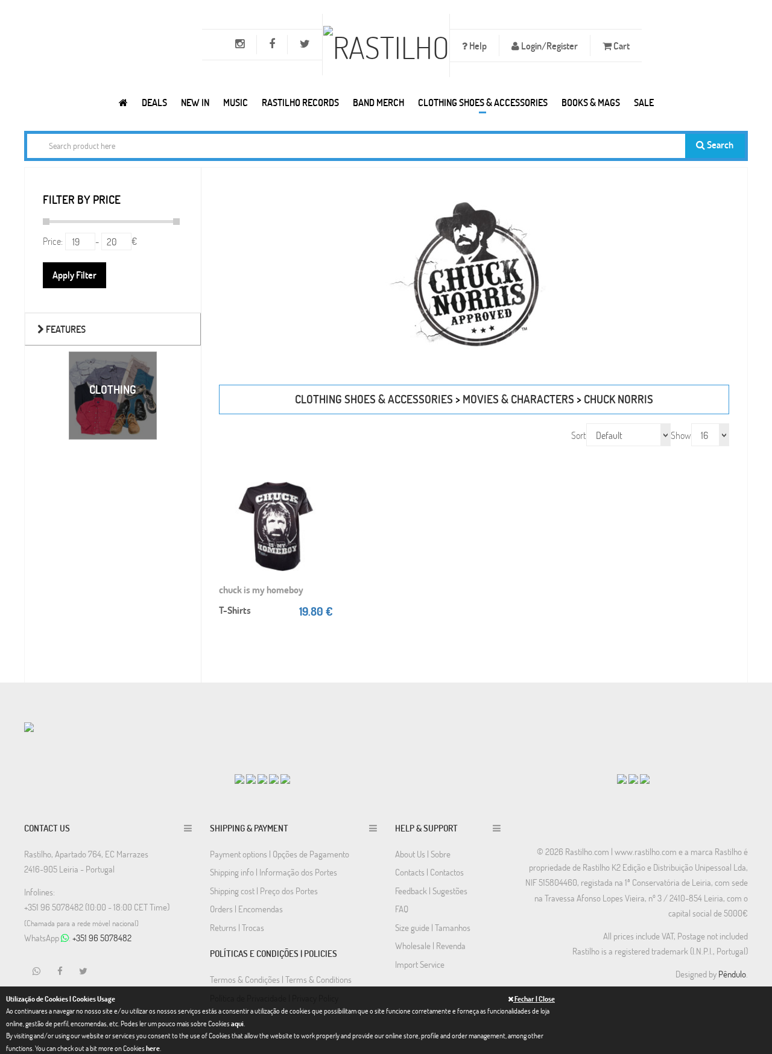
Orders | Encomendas (246, 909)
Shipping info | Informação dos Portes (273, 872)
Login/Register (548, 45)
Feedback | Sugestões (431, 891)
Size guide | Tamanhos (432, 927)
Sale (644, 102)
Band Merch (378, 102)
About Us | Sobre (423, 854)
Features (65, 329)
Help (477, 45)
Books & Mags (591, 102)
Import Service (420, 964)
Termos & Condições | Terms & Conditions (281, 979)
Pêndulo (732, 974)
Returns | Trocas (237, 927)
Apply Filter (74, 274)
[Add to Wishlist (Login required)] (321, 526)
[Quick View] (321, 502)
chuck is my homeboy (261, 589)
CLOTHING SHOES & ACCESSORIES (483, 102)
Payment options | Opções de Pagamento (279, 854)
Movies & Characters (518, 398)
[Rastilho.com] (123, 102)
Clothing (112, 389)
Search (719, 144)
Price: (53, 241)
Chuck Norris (618, 398)
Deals (154, 102)
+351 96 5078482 (101, 938)
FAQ (401, 909)
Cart (621, 45)
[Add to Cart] (321, 477)
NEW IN (195, 102)
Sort (578, 435)
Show (681, 435)
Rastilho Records (300, 102)
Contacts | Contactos (429, 872)
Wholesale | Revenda (430, 945)
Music (235, 102)
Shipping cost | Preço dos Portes (264, 891)
